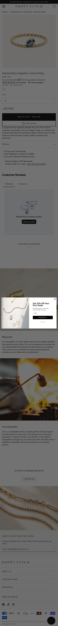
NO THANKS (42, 321)
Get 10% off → (43, 317)
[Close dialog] (55, 299)
